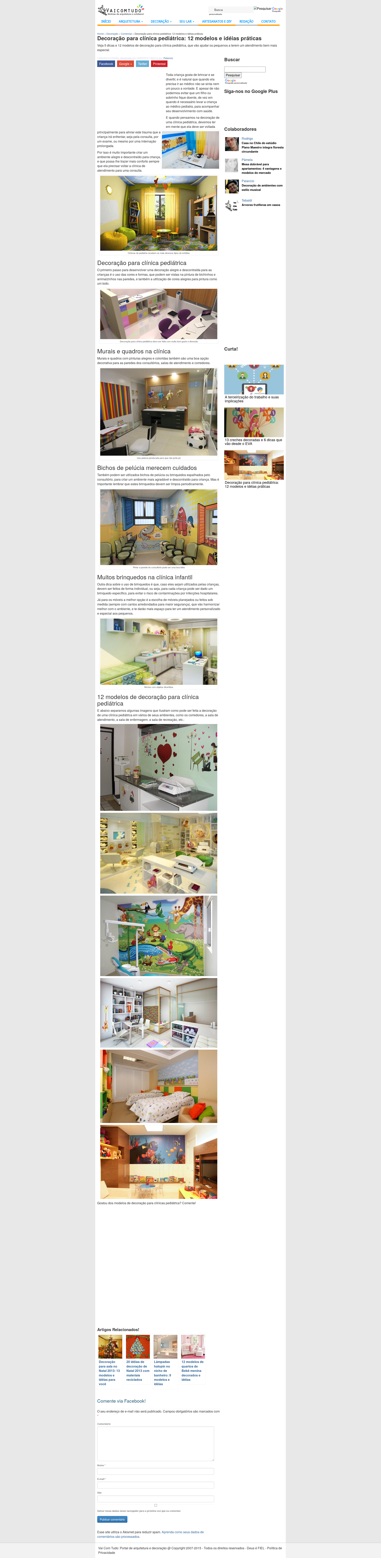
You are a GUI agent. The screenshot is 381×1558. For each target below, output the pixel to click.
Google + (125, 63)
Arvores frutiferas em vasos (261, 205)
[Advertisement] (130, 100)
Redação (246, 21)
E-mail (101, 1479)
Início (106, 21)
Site (99, 1492)
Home (100, 33)
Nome (101, 1465)
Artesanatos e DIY (217, 21)
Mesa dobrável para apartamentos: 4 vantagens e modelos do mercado (262, 168)
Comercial (126, 33)
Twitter (142, 63)
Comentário (104, 1424)
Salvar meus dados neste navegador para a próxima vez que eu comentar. (139, 1511)
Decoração (160, 21)
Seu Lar (186, 21)
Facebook (106, 63)
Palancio (168, 58)
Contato (268, 21)
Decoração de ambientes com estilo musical (262, 187)
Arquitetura (130, 21)
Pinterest (159, 63)
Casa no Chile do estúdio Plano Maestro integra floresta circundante (263, 147)
